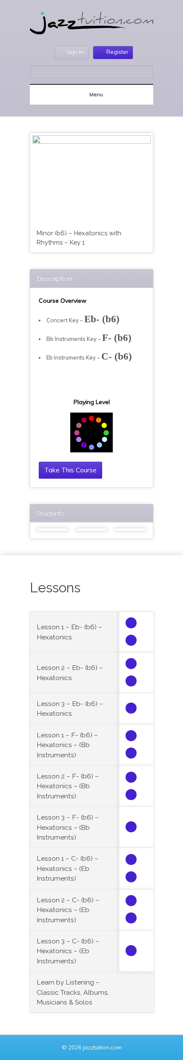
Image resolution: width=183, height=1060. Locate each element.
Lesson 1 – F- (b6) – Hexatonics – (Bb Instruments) (67, 745)
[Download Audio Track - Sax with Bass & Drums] (131, 663)
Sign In (75, 51)
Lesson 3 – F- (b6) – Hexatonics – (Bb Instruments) (68, 827)
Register (117, 51)
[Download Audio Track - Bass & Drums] (131, 680)
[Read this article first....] (131, 622)
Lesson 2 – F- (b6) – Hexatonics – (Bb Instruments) (68, 786)
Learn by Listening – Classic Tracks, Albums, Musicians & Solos (73, 992)
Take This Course (70, 470)
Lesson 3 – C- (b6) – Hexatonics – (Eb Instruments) (68, 951)
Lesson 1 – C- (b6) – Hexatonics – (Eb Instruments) (67, 868)
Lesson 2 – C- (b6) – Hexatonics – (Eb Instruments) (68, 910)
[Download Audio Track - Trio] (131, 640)
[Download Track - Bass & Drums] (131, 708)
